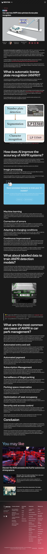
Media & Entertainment (31, 523)
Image (23, 510)
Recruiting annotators (40, 516)
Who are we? (40, 513)
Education (30, 532)
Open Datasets (39, 523)
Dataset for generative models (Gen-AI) (15, 514)
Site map (39, 543)
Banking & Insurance (32, 536)
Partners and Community (40, 519)
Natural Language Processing (15, 524)
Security (39, 525)
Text (22, 516)
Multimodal (24, 518)
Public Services (32, 520)
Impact (39, 511)
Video (23, 512)
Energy (30, 534)
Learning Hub (40, 531)
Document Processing (14, 521)
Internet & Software (32, 526)
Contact (39, 537)
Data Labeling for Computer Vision (15, 510)
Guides (39, 527)
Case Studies (40, 529)
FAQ (39, 535)
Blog (39, 509)
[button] (11, 2)
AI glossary (40, 533)
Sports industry (32, 512)
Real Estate (31, 516)
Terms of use (34, 548)
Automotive (31, 541)
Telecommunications (33, 514)
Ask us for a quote (40, 540)
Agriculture (31, 538)
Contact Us (19, 199)
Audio (23, 514)
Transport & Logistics (31, 510)
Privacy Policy (41, 548)
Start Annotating (28, 199)
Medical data (24, 520)
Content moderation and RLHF (16, 518)
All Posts (6, 8)
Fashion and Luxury (32, 518)
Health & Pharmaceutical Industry (32, 529)
